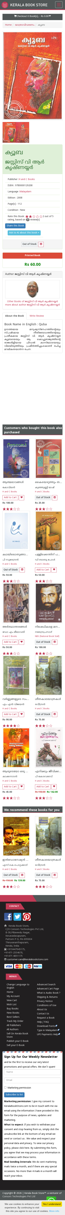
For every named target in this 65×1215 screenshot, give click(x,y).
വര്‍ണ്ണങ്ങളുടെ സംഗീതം (18, 699)
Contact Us (43, 1013)
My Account (13, 996)
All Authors (12, 1029)
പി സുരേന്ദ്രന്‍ (10, 559)
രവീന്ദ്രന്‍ (40, 704)
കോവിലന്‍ (8, 487)
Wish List (11, 1004)
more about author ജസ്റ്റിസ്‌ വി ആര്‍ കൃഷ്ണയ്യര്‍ (32, 305)
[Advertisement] (32, 385)
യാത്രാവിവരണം (24, 25)
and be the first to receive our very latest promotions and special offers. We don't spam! (31, 1061)
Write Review (37, 316)
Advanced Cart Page (48, 988)
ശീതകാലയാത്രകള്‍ (48, 699)
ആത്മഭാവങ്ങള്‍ (13, 482)
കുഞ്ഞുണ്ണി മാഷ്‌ (44, 487)
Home (8, 25)
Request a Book (45, 1018)
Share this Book (15, 225)
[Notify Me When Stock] (41, 244)
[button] (32, 17)
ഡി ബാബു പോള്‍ (45, 559)
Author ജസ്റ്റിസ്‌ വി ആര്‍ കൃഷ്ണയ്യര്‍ (28, 274)
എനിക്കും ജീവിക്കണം (49, 771)
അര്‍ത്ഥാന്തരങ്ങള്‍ (14, 627)
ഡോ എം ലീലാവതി (13, 632)
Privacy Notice (45, 1001)
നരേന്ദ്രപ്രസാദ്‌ (43, 632)
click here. (24, 1148)
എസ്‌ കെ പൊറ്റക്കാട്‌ (15, 865)
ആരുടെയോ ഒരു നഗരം (18, 771)
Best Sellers (13, 1017)
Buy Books (12, 1008)
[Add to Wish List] (21, 497)
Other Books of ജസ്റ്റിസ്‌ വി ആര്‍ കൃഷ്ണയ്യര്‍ (32, 301)
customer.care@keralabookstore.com (27, 959)
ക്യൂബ (14, 153)
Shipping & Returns (47, 997)
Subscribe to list (14, 1094)
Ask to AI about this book (23, 232)
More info (54, 1211)
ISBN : (20, 185)
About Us (42, 1009)
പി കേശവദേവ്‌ (43, 776)
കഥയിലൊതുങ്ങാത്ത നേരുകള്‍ (23, 554)
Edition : (15, 197)
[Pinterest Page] (27, 920)
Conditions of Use (46, 1005)
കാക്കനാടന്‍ (9, 776)
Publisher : (21, 179)
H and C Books (9, 492)
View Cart (12, 1000)
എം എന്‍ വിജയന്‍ (13, 704)
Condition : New (16, 210)
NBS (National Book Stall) (47, 636)
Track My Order (15, 1021)
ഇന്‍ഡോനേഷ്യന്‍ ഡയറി (18, 860)
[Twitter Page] (18, 920)
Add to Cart (10, 497)
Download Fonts (46, 1026)
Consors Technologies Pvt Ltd (18, 1196)
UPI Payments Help (47, 1034)
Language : (19, 191)
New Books (13, 1013)
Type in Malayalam (47, 1030)
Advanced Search (46, 984)
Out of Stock (29, 244)
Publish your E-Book (17, 1041)
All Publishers (14, 1025)
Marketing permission (19, 1088)
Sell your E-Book (15, 1045)
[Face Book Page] (8, 920)
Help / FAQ (43, 1022)
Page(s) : (15, 204)
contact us (19, 1138)
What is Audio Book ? (48, 993)
